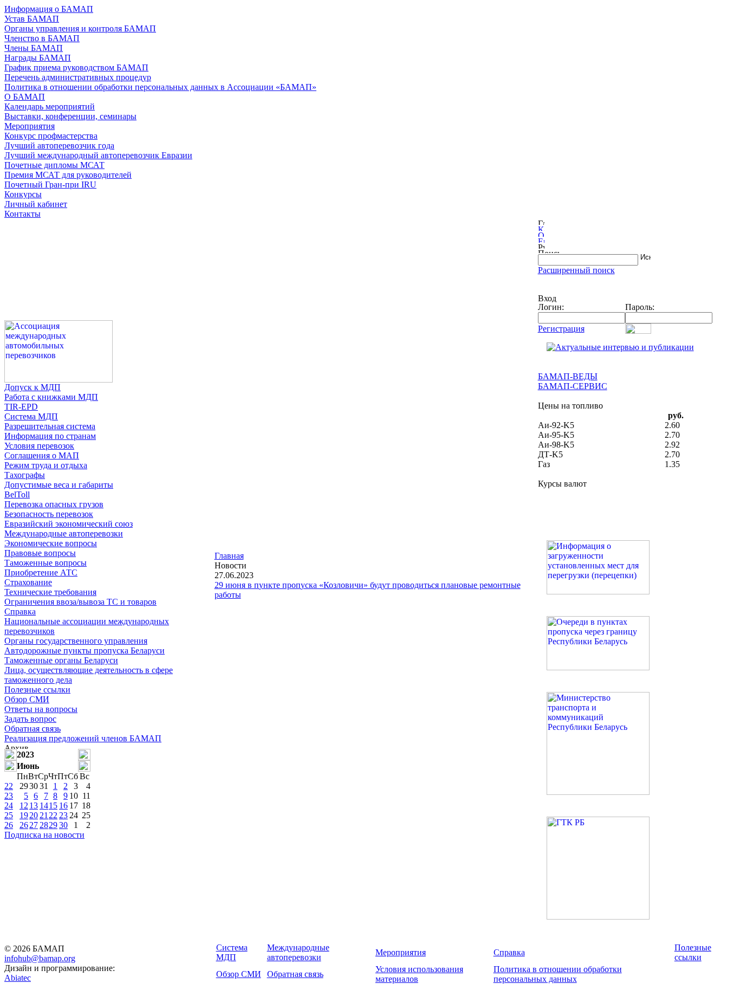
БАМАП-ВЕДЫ (568, 376)
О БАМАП (24, 96)
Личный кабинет (35, 204)
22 (8, 786)
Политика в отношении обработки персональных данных (558, 974)
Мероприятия (29, 126)
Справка (20, 611)
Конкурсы (23, 194)
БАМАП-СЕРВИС (572, 386)
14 (44, 805)
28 (44, 825)
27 (33, 825)
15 (53, 805)
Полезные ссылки (37, 689)
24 (8, 805)
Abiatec (17, 977)
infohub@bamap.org (39, 958)
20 (33, 815)
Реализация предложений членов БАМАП (82, 738)
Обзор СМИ (26, 699)
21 (44, 815)
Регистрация (561, 328)
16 (63, 805)
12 (24, 805)
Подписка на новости (44, 834)
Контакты (22, 213)
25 (8, 815)
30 (63, 825)
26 (8, 825)
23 (8, 795)
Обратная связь (32, 728)
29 (53, 825)
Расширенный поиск (576, 270)
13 (33, 805)
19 (24, 815)
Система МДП (31, 416)
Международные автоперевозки (63, 533)
